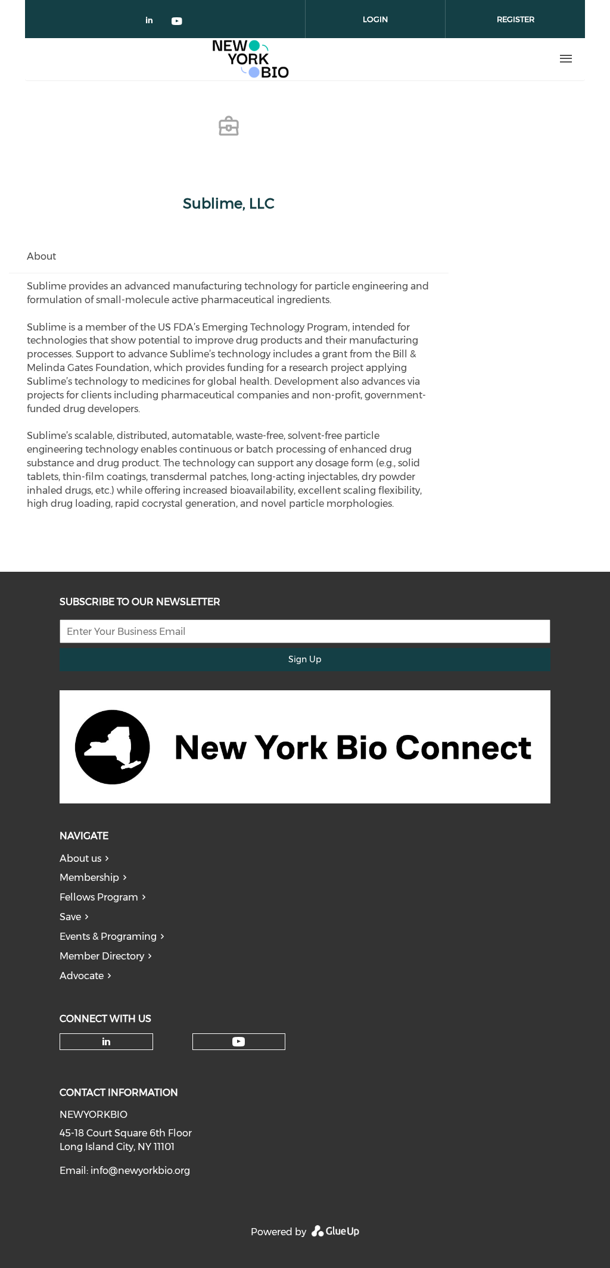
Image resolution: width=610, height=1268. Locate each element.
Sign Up (304, 659)
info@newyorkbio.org (140, 1170)
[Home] (251, 59)
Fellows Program (99, 897)
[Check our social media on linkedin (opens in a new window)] (152, 22)
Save (70, 917)
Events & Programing (108, 936)
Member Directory (102, 956)
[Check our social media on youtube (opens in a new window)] (177, 22)
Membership (89, 877)
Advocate (82, 976)
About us (80, 858)
